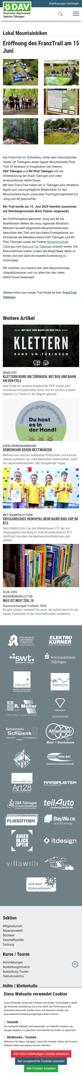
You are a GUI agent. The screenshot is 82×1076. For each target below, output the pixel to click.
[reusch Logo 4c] (21, 681)
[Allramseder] (60, 733)
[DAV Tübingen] (17, 10)
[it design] (60, 840)
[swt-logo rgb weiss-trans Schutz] (22, 658)
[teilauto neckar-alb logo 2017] (60, 804)
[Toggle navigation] (76, 14)
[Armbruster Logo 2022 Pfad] (60, 783)
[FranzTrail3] (20, 102)
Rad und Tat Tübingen (37, 246)
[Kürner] (60, 640)
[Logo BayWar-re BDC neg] (60, 819)
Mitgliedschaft (12, 926)
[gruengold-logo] (60, 708)
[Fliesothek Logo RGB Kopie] (22, 819)
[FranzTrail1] (61, 131)
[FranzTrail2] (61, 72)
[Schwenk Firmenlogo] (22, 733)
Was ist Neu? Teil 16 (18, 600)
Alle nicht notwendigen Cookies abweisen (41, 1054)
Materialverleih (13, 931)
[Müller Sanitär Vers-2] (22, 708)
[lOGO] (21, 840)
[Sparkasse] (60, 658)
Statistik (12, 1022)
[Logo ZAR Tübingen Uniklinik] (22, 804)
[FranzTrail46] (20, 131)
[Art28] (21, 783)
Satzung (8, 944)
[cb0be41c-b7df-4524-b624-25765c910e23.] (20, 72)
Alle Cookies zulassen (41, 1068)
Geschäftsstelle (13, 940)
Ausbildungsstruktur (16, 967)
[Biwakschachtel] (60, 681)
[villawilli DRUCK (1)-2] (22, 863)
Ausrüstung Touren (15, 971)
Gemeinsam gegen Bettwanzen (27, 450)
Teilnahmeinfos (13, 976)
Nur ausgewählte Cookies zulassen (41, 1061)
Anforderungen (13, 962)
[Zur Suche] (61, 14)
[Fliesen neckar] (22, 758)
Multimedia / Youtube (21, 1037)
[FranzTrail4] (61, 102)
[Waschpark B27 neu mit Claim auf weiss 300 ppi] (60, 758)
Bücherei (8, 935)
